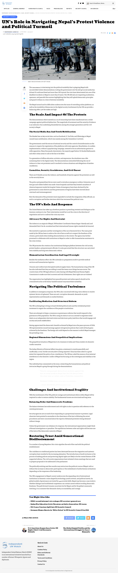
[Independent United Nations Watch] (7, 3)
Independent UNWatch (11, 32)
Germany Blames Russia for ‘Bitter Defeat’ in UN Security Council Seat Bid (60, 510)
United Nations (36, 87)
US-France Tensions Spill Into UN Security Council (51, 507)
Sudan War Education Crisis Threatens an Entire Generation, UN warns (59, 504)
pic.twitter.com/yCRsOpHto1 (68, 381)
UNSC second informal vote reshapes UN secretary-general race (56, 501)
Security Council (9, 16)
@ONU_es (57, 381)
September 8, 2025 (65, 385)
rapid (60, 481)
